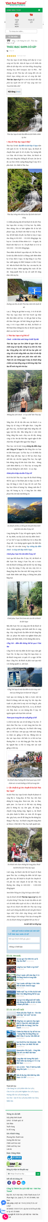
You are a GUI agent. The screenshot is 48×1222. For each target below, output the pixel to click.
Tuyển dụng (11, 1126)
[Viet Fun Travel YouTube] (18, 1182)
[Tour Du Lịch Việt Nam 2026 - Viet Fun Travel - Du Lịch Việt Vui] (15, 3)
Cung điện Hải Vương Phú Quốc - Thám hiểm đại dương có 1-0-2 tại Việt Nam (28, 1060)
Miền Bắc (10, 1101)
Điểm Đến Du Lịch (27, 1088)
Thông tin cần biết (13, 1114)
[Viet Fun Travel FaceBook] (8, 1182)
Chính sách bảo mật (13, 1143)
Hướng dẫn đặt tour (14, 1140)
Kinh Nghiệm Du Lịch (26, 1091)
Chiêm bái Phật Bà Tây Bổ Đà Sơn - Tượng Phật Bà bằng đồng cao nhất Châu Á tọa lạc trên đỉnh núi (28, 1033)
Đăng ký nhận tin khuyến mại (17, 1169)
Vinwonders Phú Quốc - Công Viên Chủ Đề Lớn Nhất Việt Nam (28, 1051)
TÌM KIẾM (13, 37)
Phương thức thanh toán (15, 1137)
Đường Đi (24, 1095)
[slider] (11, 56)
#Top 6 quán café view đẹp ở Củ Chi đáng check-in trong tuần (28, 976)
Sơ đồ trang (11, 1129)
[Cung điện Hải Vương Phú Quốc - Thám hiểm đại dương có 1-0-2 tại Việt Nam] (11, 1060)
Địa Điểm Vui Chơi (31, 1098)
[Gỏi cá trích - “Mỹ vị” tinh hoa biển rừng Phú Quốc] (11, 1069)
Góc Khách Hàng (13, 1133)
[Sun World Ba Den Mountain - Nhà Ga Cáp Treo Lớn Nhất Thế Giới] (11, 1044)
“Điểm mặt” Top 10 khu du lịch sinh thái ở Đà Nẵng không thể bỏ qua (29, 993)
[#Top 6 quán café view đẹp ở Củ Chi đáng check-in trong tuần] (11, 977)
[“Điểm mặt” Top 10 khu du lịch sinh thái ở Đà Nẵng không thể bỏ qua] (11, 994)
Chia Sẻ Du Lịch (12, 1091)
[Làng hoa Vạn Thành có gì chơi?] (11, 969)
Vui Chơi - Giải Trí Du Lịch (15, 1098)
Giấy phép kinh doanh (14, 1117)
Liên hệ (9, 1149)
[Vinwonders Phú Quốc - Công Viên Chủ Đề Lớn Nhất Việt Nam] (11, 1052)
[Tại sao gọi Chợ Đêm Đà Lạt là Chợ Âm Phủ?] (11, 961)
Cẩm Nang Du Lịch (23, 41)
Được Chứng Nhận (13, 1153)
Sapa (36, 1091)
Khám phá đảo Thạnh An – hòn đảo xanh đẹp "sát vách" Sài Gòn (29, 1014)
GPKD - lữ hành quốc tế (15, 1120)
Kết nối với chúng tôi (14, 1179)
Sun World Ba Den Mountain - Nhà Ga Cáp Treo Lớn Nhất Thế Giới (29, 1043)
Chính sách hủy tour (14, 1146)
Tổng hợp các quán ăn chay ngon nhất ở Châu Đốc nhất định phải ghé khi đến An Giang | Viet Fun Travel (28, 1024)
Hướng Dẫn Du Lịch (13, 1095)
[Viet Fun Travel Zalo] (23, 1182)
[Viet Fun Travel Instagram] (13, 1182)
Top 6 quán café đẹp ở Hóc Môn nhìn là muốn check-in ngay (28, 984)
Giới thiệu (10, 1123)
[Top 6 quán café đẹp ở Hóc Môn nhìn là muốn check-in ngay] (11, 985)
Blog (13, 41)
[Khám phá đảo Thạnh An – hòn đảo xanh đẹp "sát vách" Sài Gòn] (11, 1015)
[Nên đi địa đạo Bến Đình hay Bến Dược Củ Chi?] (11, 1077)
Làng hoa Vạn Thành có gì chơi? (28, 967)
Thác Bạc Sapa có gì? (21, 46)
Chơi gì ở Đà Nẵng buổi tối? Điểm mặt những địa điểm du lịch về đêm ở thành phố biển (29, 1002)
